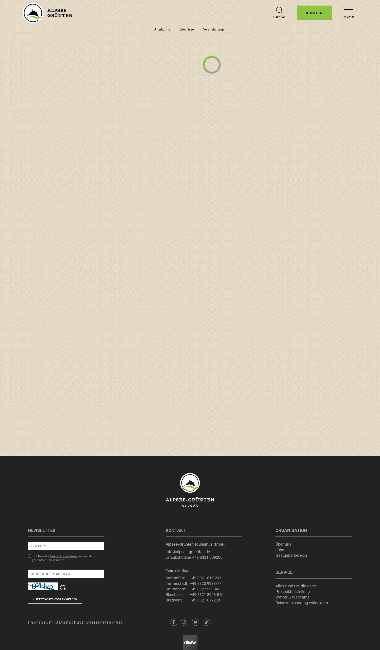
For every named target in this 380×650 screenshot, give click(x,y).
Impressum (40, 622)
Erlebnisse (187, 29)
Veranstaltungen (214, 29)
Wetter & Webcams (293, 597)
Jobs (280, 549)
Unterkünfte (162, 29)
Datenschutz (69, 622)
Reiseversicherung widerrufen (302, 602)
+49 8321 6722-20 (205, 600)
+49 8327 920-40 (204, 589)
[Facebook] (174, 622)
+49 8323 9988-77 (205, 583)
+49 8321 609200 (207, 557)
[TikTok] (206, 622)
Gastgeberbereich (291, 555)
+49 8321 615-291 (205, 578)
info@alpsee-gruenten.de (188, 551)
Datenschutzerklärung (63, 556)
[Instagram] (185, 622)
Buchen (314, 12)
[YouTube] (196, 622)
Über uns (283, 544)
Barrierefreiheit (104, 622)
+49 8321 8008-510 (206, 594)
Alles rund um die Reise (296, 586)
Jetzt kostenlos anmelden (54, 599)
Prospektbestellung (293, 591)
